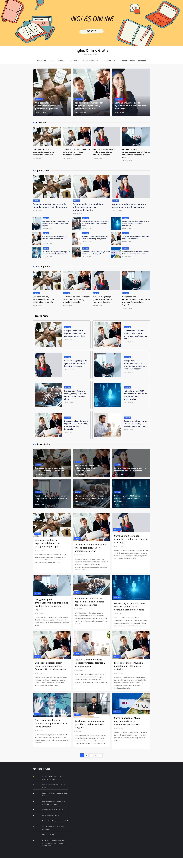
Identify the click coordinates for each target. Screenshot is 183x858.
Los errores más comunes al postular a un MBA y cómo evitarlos (128, 666)
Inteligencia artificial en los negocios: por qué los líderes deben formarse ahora (95, 223)
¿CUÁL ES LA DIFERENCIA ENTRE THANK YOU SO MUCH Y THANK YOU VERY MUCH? (54, 843)
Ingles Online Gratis (91, 50)
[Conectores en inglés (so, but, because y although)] (35, 776)
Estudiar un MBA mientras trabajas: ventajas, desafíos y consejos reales (136, 423)
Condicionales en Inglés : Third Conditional (53, 828)
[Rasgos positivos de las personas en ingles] (35, 793)
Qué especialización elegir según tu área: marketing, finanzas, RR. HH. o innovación (54, 239)
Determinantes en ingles (50, 815)
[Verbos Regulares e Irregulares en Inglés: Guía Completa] (35, 801)
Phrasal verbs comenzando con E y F (55, 821)
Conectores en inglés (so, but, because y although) (52, 778)
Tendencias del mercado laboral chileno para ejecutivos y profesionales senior (91, 106)
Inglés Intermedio (90, 61)
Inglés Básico (74, 61)
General (61, 61)
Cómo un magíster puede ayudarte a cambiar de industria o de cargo (131, 106)
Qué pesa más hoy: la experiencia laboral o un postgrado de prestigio (47, 106)
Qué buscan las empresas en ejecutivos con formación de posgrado (90, 724)
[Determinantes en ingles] (35, 815)
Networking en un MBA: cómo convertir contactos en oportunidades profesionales (135, 223)
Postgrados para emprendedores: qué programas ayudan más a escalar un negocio (55, 223)
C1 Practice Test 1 (109, 61)
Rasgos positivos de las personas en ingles (55, 794)
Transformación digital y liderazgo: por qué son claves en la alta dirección (51, 723)
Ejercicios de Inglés (46, 61)
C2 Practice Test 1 (127, 61)
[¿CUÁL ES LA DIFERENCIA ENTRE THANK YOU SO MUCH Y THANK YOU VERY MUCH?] (35, 840)
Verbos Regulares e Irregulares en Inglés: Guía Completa (53, 802)
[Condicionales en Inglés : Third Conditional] (35, 826)
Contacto (142, 61)
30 (96, 755)
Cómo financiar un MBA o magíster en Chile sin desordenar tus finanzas (127, 721)
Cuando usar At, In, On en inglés (53, 810)
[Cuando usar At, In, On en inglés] (35, 809)
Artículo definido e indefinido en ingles (53, 786)
